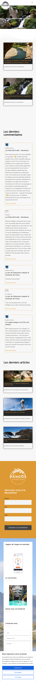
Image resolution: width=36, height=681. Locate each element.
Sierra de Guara (24, 390)
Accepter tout (18, 668)
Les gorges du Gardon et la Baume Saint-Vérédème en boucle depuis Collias (17, 62)
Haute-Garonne (20, 446)
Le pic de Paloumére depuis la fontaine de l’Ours (16, 440)
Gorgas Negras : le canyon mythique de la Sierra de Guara (16, 384)
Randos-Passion (10, 67)
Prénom (7, 499)
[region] (18, 666)
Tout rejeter (18, 677)
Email (6, 515)
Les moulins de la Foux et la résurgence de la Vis (17, 97)
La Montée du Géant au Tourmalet (14, 412)
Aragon (17, 390)
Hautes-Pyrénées (20, 418)
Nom (6, 507)
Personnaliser (18, 672)
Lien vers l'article (11, 203)
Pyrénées (27, 418)
